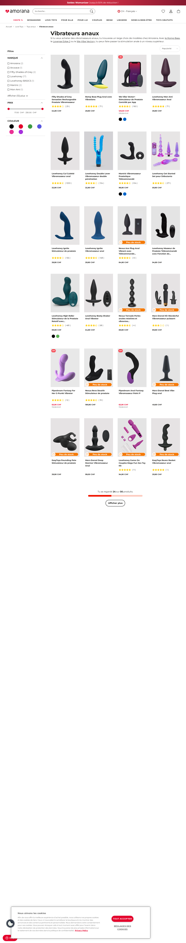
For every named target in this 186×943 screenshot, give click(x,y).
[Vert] (57, 336)
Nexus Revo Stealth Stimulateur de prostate (97, 392)
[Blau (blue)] (39, 126)
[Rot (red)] (21, 126)
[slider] (8, 109)
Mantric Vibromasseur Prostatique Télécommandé (130, 176)
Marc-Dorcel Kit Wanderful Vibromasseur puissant (165, 317)
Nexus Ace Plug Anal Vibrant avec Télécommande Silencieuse (129, 251)
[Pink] (11, 132)
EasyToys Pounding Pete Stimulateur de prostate (64, 461)
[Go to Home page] (17, 11)
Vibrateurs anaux (46, 27)
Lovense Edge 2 (61, 41)
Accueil (9, 27)
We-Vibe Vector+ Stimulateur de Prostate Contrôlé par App (131, 99)
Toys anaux (31, 27)
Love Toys (19, 27)
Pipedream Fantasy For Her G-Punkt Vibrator (63, 392)
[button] (10, 923)
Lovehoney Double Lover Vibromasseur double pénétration (97, 176)
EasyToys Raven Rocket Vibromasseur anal (163, 461)
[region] (80, 923)
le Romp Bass (172, 38)
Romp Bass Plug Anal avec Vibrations (98, 98)
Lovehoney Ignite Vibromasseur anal (94, 249)
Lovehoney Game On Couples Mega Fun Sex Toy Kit (132, 463)
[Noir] (11, 126)
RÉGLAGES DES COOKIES (122, 927)
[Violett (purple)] (21, 132)
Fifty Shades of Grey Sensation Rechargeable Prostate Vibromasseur (64, 99)
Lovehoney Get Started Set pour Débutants (163, 175)
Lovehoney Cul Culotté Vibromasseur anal (63, 175)
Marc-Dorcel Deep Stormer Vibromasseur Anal (96, 463)
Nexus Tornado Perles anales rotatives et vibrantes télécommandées (129, 319)
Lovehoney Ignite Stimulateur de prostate (64, 249)
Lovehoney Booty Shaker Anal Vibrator (97, 317)
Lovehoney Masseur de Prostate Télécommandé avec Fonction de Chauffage (164, 251)
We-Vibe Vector (86, 41)
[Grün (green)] (30, 126)
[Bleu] (124, 119)
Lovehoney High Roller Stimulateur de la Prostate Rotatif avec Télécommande (65, 319)
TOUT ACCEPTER (122, 919)
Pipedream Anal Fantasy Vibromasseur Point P (131, 392)
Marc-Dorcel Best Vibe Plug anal (163, 392)
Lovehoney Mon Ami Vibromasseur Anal (162, 98)
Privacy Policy (81, 931)
